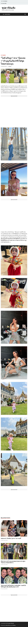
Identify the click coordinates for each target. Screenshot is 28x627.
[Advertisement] (14, 38)
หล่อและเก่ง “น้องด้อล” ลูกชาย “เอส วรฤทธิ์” (11, 538)
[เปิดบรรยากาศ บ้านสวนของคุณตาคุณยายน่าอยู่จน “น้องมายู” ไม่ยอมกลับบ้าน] (14, 559)
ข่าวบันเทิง (3, 55)
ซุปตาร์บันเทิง (8, 7)
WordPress (8, 625)
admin (10, 66)
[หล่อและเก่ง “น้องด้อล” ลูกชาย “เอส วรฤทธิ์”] (14, 536)
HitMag (13, 625)
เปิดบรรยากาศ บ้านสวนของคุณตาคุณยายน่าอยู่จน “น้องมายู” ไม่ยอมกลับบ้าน (13, 561)
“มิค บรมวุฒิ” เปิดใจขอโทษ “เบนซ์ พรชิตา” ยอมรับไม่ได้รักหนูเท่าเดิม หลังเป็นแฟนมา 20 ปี (13, 586)
